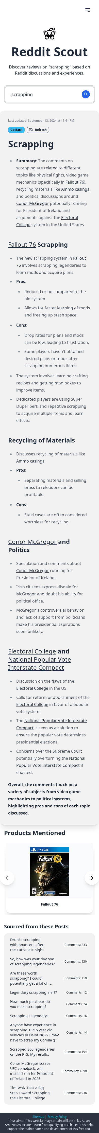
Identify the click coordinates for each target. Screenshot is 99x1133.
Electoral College (32, 651)
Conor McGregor (32, 203)
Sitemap (38, 1116)
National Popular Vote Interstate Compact (39, 663)
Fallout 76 (74, 182)
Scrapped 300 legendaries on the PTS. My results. (48, 1052)
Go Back (16, 130)
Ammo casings (75, 189)
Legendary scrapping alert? (48, 992)
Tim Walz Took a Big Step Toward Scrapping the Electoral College (48, 1092)
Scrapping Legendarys (48, 1015)
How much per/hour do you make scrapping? (48, 1004)
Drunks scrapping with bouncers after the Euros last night (48, 944)
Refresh (41, 130)
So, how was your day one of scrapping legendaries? (48, 961)
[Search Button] (86, 94)
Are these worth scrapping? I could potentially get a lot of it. (48, 978)
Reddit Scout (49, 51)
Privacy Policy (57, 1116)
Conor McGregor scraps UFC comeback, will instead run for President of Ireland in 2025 (48, 1071)
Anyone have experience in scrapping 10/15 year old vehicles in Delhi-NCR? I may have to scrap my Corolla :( (48, 1032)
